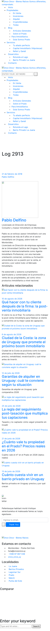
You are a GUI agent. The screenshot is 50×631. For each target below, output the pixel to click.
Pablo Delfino (8, 177)
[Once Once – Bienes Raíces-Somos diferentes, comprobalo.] (25, 2)
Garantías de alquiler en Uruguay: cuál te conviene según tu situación (23, 380)
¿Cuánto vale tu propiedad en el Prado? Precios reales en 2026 (23, 446)
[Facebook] (2, 540)
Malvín (11, 578)
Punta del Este (15, 581)
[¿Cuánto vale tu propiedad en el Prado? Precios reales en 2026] (25, 431)
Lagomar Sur (14, 572)
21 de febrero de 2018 (12, 174)
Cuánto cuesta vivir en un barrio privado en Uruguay (23, 477)
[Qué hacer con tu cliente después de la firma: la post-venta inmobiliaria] (25, 291)
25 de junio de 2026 (11, 406)
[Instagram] (4, 540)
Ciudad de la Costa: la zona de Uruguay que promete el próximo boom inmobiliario (24, 342)
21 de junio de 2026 (11, 438)
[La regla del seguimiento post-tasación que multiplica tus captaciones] (25, 398)
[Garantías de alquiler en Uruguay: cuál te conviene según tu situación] (25, 365)
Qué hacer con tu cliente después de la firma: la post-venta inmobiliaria (25, 306)
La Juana (12, 566)
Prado (11, 575)
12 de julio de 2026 (11, 373)
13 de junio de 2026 (11, 471)
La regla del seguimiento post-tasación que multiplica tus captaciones (25, 413)
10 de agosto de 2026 (12, 298)
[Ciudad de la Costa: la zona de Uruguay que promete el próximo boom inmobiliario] (25, 327)
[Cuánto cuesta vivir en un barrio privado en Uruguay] (25, 464)
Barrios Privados (16, 569)
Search (36, 626)
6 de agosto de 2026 (11, 334)
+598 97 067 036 (17, 554)
